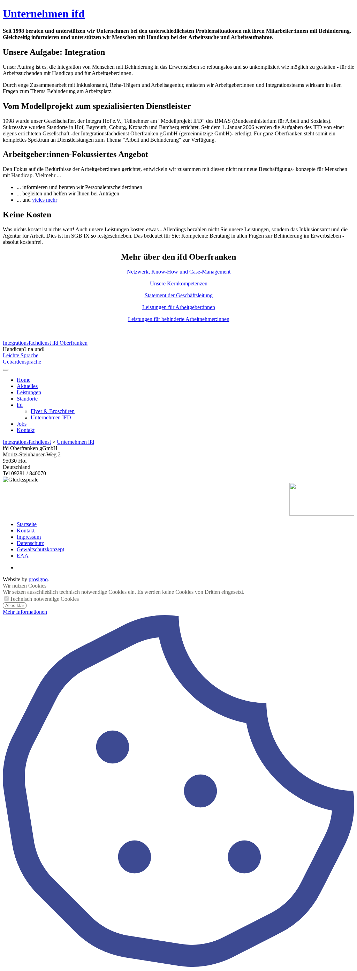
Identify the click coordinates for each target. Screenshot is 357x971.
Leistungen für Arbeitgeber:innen (178, 307)
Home (23, 380)
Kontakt (26, 430)
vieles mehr (44, 200)
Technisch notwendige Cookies (44, 599)
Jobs (21, 424)
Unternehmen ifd (44, 13)
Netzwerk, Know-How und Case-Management (178, 272)
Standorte (27, 399)
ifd (20, 405)
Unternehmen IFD (51, 417)
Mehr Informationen (25, 612)
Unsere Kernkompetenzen (178, 283)
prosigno (38, 579)
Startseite (27, 524)
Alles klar (14, 605)
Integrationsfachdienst (27, 442)
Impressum (29, 537)
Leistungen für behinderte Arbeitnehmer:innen (178, 319)
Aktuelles (27, 386)
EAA (23, 556)
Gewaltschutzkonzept (40, 549)
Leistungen (29, 392)
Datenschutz (30, 543)
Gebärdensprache (22, 362)
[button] (5, 370)
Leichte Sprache (20, 355)
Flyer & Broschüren (53, 411)
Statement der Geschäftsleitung (179, 295)
